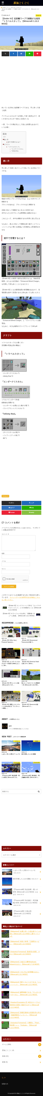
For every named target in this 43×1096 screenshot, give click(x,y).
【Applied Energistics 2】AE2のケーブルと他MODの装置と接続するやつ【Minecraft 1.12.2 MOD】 (25, 1004)
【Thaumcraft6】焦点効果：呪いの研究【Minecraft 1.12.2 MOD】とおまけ (25, 891)
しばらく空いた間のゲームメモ (24, 871)
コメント (5, 534)
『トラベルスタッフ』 (14, 147)
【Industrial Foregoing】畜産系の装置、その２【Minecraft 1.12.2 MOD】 (25, 953)
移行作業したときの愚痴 (25, 879)
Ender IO (6, 496)
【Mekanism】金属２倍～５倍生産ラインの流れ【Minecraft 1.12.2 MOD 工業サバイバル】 (25, 933)
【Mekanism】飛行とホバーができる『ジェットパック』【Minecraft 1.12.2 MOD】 (25, 983)
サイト (4, 569)
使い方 (6, 139)
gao (10, 726)
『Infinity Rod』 (15, 151)
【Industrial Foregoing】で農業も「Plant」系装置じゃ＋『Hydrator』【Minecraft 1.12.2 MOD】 (25, 1025)
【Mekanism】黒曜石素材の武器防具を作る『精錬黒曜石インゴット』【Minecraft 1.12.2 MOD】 (25, 1015)
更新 (5, 1062)
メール (4, 561)
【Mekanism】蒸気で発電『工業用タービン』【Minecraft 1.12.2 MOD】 (24, 943)
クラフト (7, 144)
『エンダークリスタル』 (17, 149)
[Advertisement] (21, 79)
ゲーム (6, 1044)
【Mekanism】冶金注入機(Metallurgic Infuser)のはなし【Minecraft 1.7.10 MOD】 (25, 963)
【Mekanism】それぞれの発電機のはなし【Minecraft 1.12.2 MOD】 (24, 973)
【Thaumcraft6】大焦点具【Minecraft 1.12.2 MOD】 (22, 913)
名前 (3, 553)
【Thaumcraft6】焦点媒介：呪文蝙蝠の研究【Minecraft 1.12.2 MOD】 (25, 902)
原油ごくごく (22, 2)
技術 (5, 1056)
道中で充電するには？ (14, 142)
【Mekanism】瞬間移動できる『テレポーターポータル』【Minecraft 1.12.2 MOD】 (25, 993)
